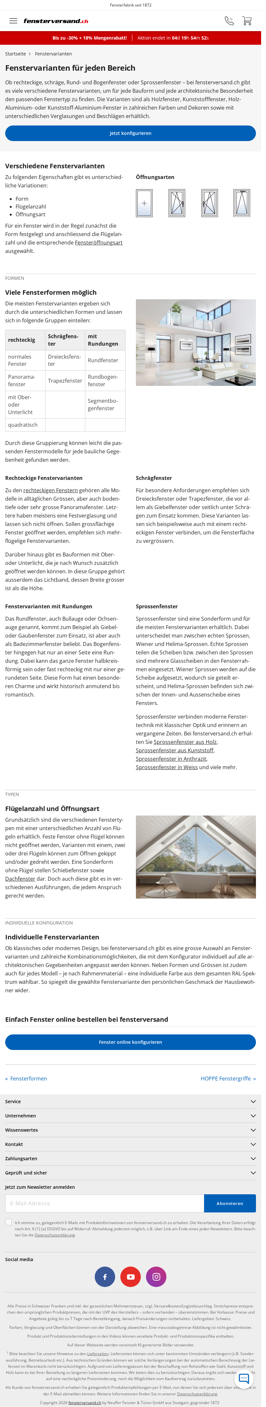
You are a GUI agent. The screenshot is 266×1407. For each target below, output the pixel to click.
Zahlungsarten (21, 1158)
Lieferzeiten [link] (98, 1353)
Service (13, 1101)
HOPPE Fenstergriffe (226, 1078)
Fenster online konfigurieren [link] (130, 1042)
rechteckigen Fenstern (50, 490)
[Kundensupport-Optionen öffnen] (244, 1379)
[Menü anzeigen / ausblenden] (13, 20)
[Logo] (56, 20)
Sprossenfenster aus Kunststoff (174, 750)
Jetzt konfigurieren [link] (130, 133)
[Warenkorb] (247, 20)
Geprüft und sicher (26, 1173)
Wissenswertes (21, 1130)
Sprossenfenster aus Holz (185, 741)
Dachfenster (20, 878)
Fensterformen (28, 1078)
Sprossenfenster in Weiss (167, 767)
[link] (105, 1277)
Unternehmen (20, 1116)
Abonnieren (230, 1203)
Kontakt (14, 1144)
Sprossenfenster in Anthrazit (171, 758)
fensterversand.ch (84, 1402)
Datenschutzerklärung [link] (197, 1394)
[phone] (229, 20)
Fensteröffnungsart (99, 242)
